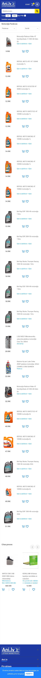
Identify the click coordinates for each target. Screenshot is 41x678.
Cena (3, 16)
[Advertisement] (20, 621)
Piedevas (19, 369)
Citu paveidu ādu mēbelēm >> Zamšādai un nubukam (30, 582)
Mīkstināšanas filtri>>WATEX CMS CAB (9, 582)
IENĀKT (27, 4)
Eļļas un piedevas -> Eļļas (24, 43)
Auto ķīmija (20, 344)
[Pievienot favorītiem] (27, 51)
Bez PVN (21, 16)
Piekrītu (29, 674)
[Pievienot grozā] (24, 51)
